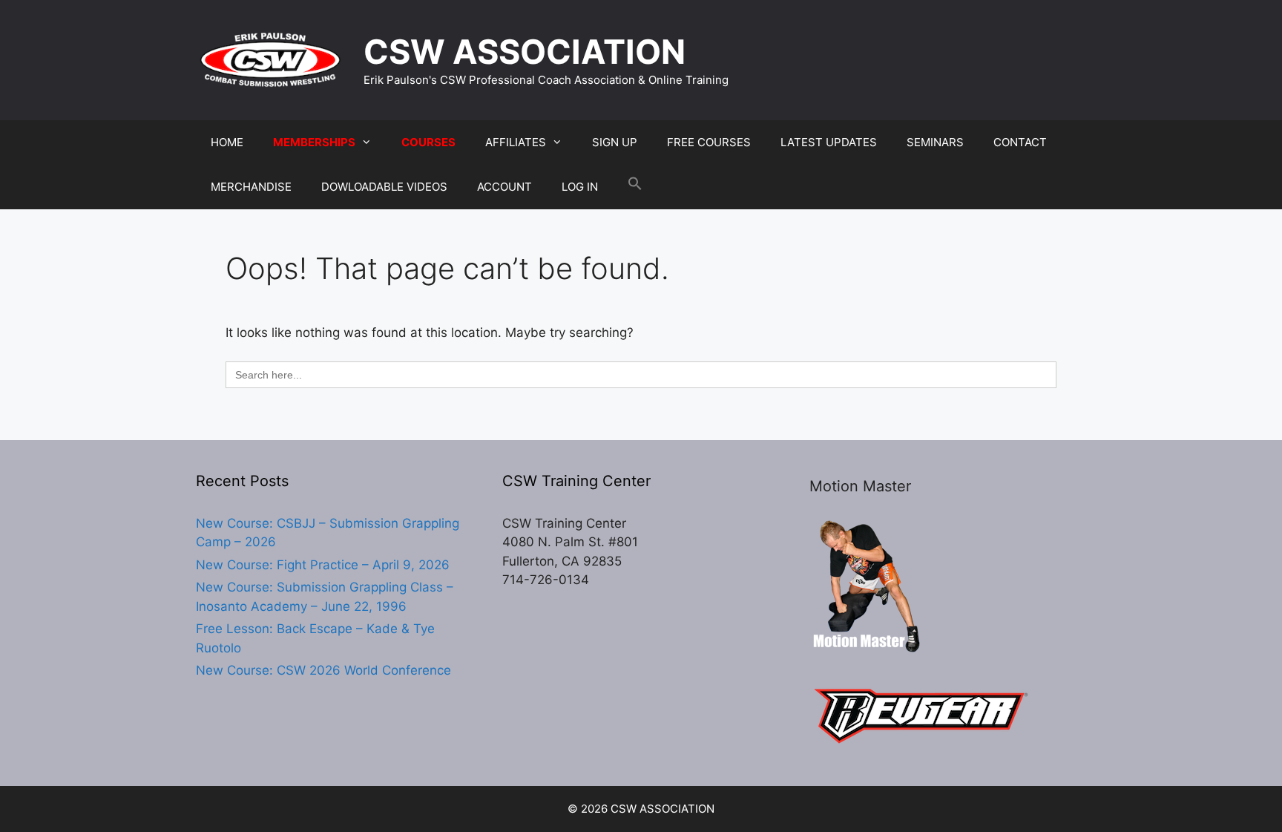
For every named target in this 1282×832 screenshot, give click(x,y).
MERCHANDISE (251, 187)
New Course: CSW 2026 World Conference (323, 670)
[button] (635, 187)
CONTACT (1020, 142)
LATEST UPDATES (828, 142)
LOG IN (580, 187)
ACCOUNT (504, 187)
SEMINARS (935, 142)
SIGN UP (614, 142)
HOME (227, 142)
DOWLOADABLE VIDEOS (384, 187)
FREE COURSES (709, 142)
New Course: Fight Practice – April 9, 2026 (323, 564)
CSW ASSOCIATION (525, 51)
